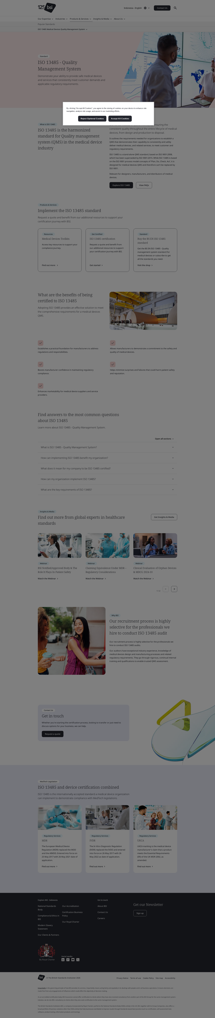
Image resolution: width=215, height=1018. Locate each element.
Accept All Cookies (120, 119)
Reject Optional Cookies (92, 119)
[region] (108, 114)
